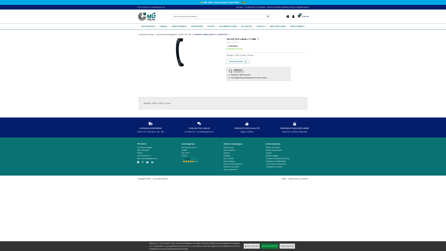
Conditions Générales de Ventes (278, 158)
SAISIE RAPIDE (197, 26)
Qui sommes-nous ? (189, 147)
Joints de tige (228, 147)
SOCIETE (211, 26)
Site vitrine (185, 153)
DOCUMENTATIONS (228, 26)
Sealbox (184, 150)
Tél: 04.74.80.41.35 (143, 7)
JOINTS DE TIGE (185, 34)
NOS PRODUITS (148, 26)
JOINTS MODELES (179, 26)
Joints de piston (229, 150)
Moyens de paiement (274, 150)
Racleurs (227, 153)
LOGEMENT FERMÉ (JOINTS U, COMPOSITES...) (211, 34)
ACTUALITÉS (246, 26)
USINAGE (163, 26)
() (196, 161)
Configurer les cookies (274, 167)
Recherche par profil (231, 167)
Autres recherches (230, 169)
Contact (269, 153)
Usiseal (184, 156)
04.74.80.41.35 (238, 72)
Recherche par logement (233, 164)
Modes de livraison (273, 147)
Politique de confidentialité (276, 161)
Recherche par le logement (167, 34)
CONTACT (261, 26)
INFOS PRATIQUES (278, 26)
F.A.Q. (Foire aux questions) (276, 164)
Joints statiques (229, 161)
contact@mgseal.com (158, 7)
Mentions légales (272, 156)
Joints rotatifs (229, 158)
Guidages (227, 156)
